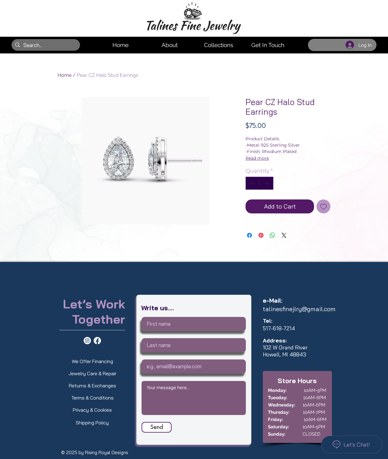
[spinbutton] (259, 183)
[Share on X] (284, 235)
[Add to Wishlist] (323, 206)
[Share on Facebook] (249, 235)
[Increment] (268, 183)
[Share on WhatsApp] (272, 235)
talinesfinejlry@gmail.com (299, 309)
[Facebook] (97, 340)
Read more (257, 158)
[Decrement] (251, 183)
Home (65, 75)
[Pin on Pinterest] (261, 235)
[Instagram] (87, 340)
